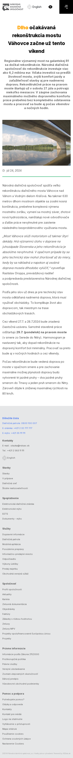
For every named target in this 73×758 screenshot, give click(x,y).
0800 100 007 (29, 423)
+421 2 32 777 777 (23, 428)
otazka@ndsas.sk (20, 445)
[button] (50, 7)
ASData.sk (66, 753)
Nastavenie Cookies (13, 743)
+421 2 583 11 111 (15, 450)
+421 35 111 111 (18, 433)
